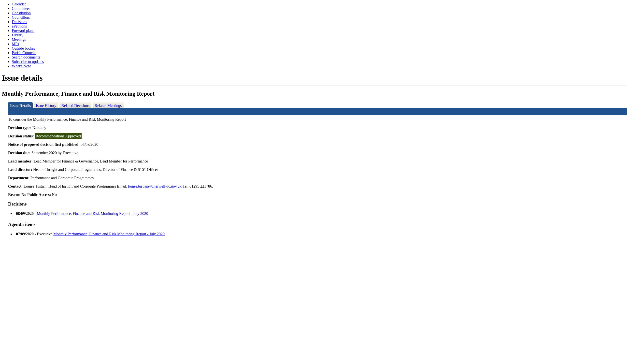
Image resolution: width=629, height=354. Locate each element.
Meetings (19, 39)
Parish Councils (24, 53)
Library (17, 35)
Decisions (19, 22)
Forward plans (23, 31)
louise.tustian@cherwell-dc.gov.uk (155, 186)
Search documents (26, 57)
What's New (21, 66)
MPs (15, 44)
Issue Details (20, 105)
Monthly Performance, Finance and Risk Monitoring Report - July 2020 (92, 213)
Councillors (21, 17)
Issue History (46, 105)
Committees (21, 8)
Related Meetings (108, 105)
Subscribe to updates (28, 61)
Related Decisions (75, 105)
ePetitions (19, 26)
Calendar (19, 4)
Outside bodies (23, 48)
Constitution (21, 13)
